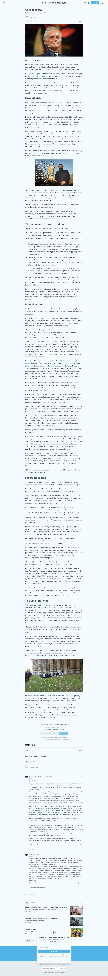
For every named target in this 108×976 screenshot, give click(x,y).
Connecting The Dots (34, 776)
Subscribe (95, 3)
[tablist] (32, 761)
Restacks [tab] (35, 762)
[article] (54, 910)
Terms (58, 964)
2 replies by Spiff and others (38, 887)
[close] (69, 930)
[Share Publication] (88, 2)
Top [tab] (27, 902)
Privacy (54, 964)
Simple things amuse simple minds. (35, 920)
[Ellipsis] (82, 776)
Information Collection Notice (53, 956)
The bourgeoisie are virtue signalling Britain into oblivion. (41, 909)
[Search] (85, 2)
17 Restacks (44, 745)
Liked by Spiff (33, 778)
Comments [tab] (29, 762)
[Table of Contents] (2, 488)
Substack (46, 972)
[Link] (23, 98)
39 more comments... (30, 894)
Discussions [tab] (37, 902)
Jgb (29, 854)
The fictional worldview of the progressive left (42, 918)
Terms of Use (62, 954)
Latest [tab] (31, 902)
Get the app (62, 968)
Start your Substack (49, 968)
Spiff (30, 16)
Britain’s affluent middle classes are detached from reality (46, 907)
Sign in (103, 3)
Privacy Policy (66, 956)
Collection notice (65, 964)
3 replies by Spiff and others (38, 849)
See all (28, 940)
